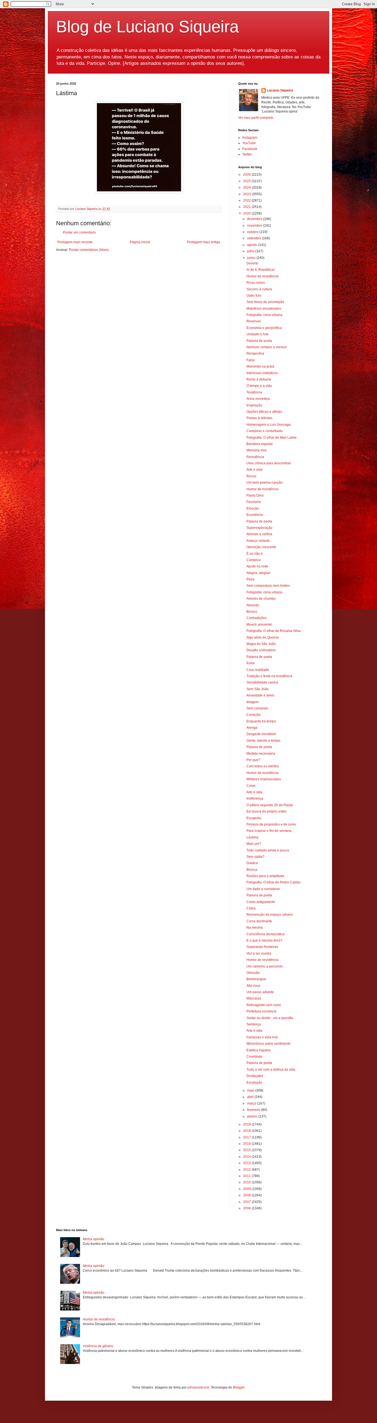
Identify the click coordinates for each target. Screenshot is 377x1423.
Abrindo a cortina (259, 534)
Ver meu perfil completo (256, 118)
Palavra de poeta (259, 341)
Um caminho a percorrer (264, 966)
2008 (247, 1195)
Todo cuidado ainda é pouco (267, 850)
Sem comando (257, 708)
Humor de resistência (262, 276)
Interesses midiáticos (262, 373)
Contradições (256, 618)
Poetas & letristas (259, 418)
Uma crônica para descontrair (268, 463)
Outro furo (253, 296)
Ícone (250, 663)
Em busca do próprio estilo (266, 811)
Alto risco (253, 986)
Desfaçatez (254, 1076)
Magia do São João (261, 644)
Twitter (247, 154)
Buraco (251, 611)
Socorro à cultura (259, 289)
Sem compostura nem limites (268, 586)
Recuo (251, 476)
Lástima (252, 837)
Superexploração (259, 528)
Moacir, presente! (259, 624)
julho (251, 251)
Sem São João (257, 689)
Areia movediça (258, 399)
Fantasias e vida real (262, 1037)
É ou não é (254, 554)
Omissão (253, 973)
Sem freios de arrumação (265, 302)
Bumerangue (256, 979)
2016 (247, 1144)
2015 (247, 1150)
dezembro (255, 219)
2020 (247, 213)
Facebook (249, 149)
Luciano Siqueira (280, 90)
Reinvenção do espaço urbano (269, 914)
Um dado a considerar (263, 889)
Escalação (254, 1082)
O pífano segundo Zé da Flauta (269, 805)
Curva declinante (259, 921)
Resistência (255, 457)
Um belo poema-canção (264, 482)
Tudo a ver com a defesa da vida (270, 1069)
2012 (247, 1170)
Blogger (239, 1387)
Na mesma (254, 927)
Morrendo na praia (260, 366)
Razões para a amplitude (265, 876)
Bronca (251, 870)
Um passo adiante (260, 992)
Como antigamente (260, 902)
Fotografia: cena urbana (264, 315)
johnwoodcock (198, 1387)
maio (251, 1090)
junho (251, 258)
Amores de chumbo (261, 599)
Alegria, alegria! (258, 573)
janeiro (252, 1116)
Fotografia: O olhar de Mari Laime (271, 438)
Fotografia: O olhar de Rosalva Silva (273, 631)
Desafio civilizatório (261, 650)
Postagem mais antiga (203, 242)
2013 (247, 1163)
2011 (247, 1176)
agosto (252, 245)
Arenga (251, 728)
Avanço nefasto (258, 541)
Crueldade (254, 1056)
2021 (247, 207)
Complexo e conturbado (264, 431)
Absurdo (252, 605)
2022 (247, 200)
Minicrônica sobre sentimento (268, 1044)
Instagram (249, 138)
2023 (247, 194)
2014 (247, 1157)
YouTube (249, 143)
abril (250, 1097)
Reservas (253, 321)
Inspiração (254, 405)
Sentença (253, 1024)
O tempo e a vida (259, 386)
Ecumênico (254, 515)
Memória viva (256, 450)
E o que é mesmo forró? (264, 940)
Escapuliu (253, 818)
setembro (254, 238)
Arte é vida (254, 469)
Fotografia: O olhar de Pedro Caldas (273, 882)
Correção (253, 715)
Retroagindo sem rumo (263, 1005)
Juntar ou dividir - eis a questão (269, 1018)
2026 (247, 174)
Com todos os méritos (262, 766)
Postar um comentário (79, 232)
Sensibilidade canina (262, 682)
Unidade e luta (257, 334)
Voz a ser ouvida (258, 953)
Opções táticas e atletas (264, 412)
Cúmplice (253, 560)
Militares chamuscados (263, 779)
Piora (250, 579)
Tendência (254, 392)
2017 (247, 1137)
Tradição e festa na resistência (269, 676)
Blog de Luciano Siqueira (147, 26)
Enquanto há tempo (261, 721)
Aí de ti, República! (260, 270)
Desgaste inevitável (261, 734)
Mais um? (253, 844)
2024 (247, 187)
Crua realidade (257, 670)
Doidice (252, 863)
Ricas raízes (255, 283)
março (252, 1103)
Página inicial (140, 242)
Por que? (253, 760)
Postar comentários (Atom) (89, 250)
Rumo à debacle (258, 379)
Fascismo (253, 502)
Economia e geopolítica (264, 328)
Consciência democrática (265, 934)
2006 (247, 1208)
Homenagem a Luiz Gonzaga (268, 425)
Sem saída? (255, 857)
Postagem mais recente (75, 242)
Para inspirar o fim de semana (268, 831)
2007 (247, 1202)
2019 (247, 1124)
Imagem (252, 702)
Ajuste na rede (257, 566)
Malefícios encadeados (263, 308)
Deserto (252, 263)
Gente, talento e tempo (263, 741)
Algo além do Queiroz (262, 637)
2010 (247, 1182)
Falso (250, 360)
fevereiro (254, 1110)
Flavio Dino (255, 495)
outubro (253, 232)
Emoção (252, 508)
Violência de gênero (98, 1346)
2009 (247, 1189)
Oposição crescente (261, 547)
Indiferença (254, 798)
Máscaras (253, 998)
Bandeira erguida (259, 444)
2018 (247, 1131)
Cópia (251, 908)
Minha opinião (93, 1239)
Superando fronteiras (262, 947)
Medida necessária (260, 753)
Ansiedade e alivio (260, 695)
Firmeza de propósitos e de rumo (271, 824)
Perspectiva (255, 353)
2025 (247, 181)
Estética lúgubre (258, 1050)
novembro (255, 225)
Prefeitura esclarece (261, 1011)
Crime (251, 786)
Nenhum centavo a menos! (266, 347)
